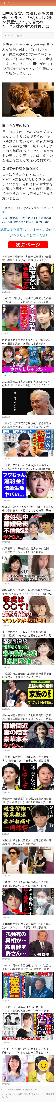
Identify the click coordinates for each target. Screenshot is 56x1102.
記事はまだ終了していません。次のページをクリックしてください (28, 232)
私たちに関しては (9, 1094)
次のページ (28, 244)
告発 (19, 35)
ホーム (6, 3)
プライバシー (39, 1094)
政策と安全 (23, 1094)
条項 (31, 1094)
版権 (48, 1094)
